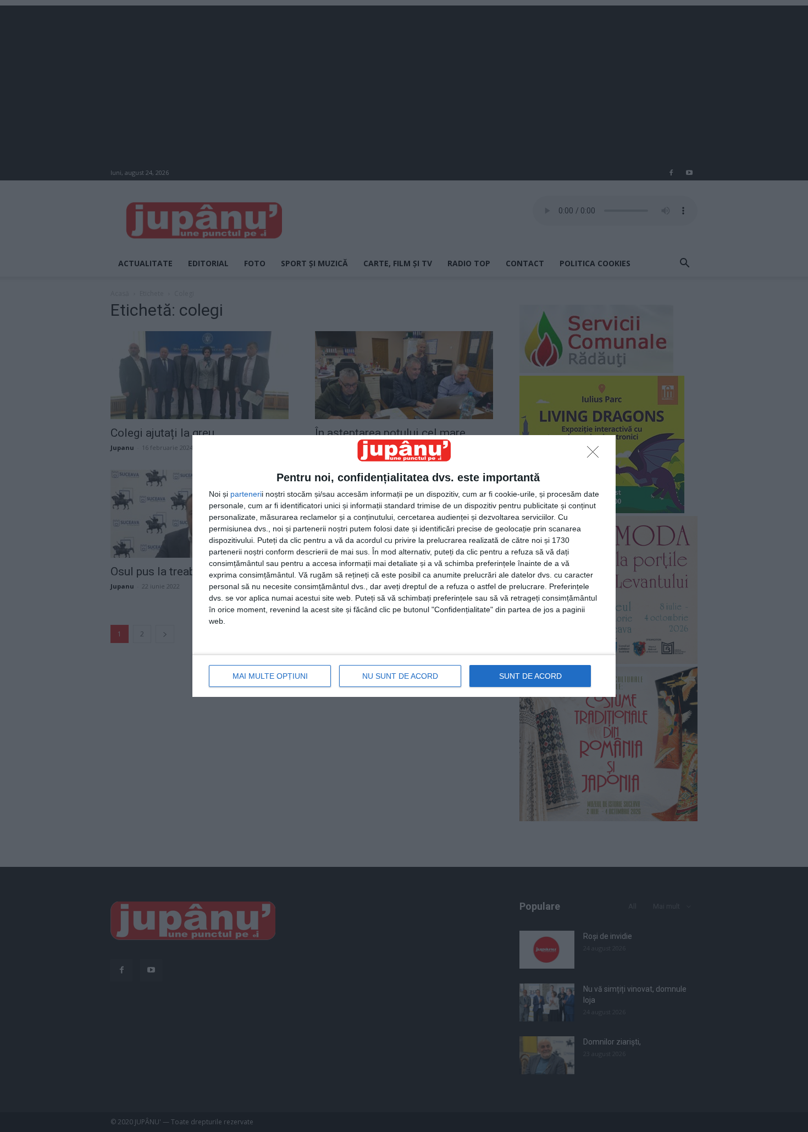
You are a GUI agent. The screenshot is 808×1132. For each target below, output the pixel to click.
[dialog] (404, 565)
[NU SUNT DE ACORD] (596, 455)
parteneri (246, 494)
